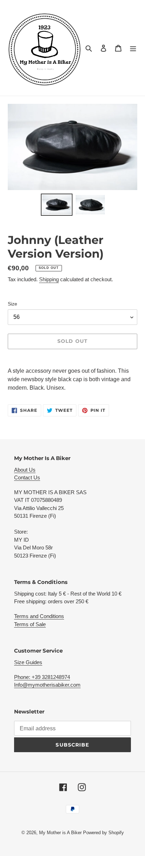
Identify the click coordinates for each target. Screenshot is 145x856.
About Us (25, 470)
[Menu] (133, 48)
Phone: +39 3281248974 (42, 677)
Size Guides (28, 662)
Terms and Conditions (39, 616)
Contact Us (27, 477)
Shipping (49, 279)
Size (12, 304)
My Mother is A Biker (61, 832)
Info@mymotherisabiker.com (47, 685)
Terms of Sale (30, 624)
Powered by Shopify (103, 832)
